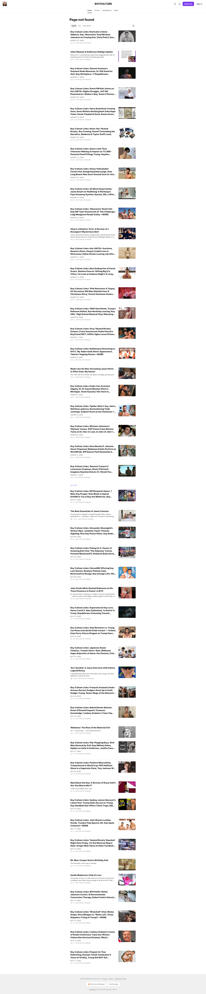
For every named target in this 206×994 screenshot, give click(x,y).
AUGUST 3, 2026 (76, 435)
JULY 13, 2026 (75, 920)
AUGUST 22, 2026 (77, 40)
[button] (89, 10)
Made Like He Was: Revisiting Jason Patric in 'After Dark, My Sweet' (92, 370)
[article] (103, 39)
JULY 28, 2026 (75, 577)
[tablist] (81, 26)
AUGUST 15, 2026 (77, 197)
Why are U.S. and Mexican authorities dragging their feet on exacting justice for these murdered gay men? (92, 56)
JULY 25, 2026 (75, 636)
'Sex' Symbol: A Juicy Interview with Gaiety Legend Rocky (92, 669)
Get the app (113, 984)
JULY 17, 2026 (75, 829)
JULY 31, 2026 (75, 500)
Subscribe (188, 4)
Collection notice (120, 979)
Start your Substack (97, 984)
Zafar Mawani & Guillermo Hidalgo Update (91, 52)
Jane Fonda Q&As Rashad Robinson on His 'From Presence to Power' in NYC (91, 589)
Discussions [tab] (87, 26)
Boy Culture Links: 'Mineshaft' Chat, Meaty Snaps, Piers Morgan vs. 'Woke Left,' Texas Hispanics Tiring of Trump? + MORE (92, 915)
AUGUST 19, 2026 (77, 117)
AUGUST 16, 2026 (77, 177)
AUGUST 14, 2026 (77, 217)
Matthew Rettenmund (83, 43)
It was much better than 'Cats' (81, 788)
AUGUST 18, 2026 (77, 137)
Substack (92, 989)
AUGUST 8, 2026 (76, 317)
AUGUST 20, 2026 (77, 97)
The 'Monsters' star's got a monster (83, 863)
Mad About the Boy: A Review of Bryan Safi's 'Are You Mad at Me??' (93, 784)
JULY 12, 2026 (75, 940)
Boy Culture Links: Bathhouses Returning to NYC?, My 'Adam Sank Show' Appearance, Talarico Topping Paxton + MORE (92, 352)
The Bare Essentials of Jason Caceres (89, 511)
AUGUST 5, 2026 (76, 395)
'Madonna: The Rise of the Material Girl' (90, 727)
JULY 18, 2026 (75, 809)
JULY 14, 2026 (75, 900)
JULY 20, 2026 (75, 771)
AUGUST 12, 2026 (77, 257)
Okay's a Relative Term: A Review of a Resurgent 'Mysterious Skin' (89, 230)
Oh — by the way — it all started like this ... (86, 731)
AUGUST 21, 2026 (77, 77)
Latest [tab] (74, 26)
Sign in (199, 4)
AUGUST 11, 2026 (77, 277)
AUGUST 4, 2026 (76, 415)
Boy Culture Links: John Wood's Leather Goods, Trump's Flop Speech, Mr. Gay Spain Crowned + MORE (92, 823)
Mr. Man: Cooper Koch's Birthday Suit (89, 860)
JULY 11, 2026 (75, 960)
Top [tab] (79, 26)
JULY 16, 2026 (75, 849)
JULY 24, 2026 (75, 696)
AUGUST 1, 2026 (76, 475)
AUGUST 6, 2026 (76, 357)
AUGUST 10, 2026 (77, 297)
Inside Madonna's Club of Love (85, 875)
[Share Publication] (179, 4)
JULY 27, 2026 (75, 616)
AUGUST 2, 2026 (76, 455)
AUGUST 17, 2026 (77, 157)
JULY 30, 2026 (75, 537)
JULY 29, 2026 (75, 557)
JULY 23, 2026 (75, 716)
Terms (111, 979)
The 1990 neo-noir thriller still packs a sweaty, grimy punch (92, 375)
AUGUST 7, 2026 (76, 337)
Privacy (104, 979)
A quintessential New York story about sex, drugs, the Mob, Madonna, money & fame (92, 675)
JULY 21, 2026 (75, 751)
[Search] (175, 4)
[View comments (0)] (86, 45)
